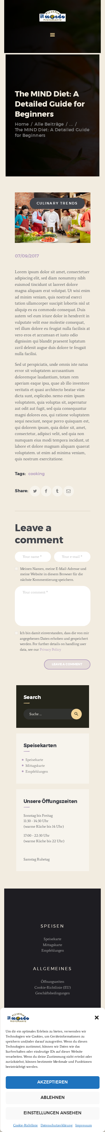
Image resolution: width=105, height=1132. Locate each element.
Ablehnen (53, 1098)
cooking (36, 474)
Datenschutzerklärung (57, 1125)
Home (22, 124)
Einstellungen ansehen (52, 1113)
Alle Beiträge (49, 124)
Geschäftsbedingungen (52, 993)
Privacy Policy (50, 649)
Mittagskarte (35, 765)
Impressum (83, 1125)
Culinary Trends (57, 203)
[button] (96, 1017)
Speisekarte (34, 760)
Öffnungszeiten (52, 981)
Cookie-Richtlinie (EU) (52, 987)
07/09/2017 (27, 256)
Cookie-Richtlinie (25, 1125)
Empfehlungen (36, 771)
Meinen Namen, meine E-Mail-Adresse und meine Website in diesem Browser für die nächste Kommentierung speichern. (53, 574)
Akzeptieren (52, 1082)
